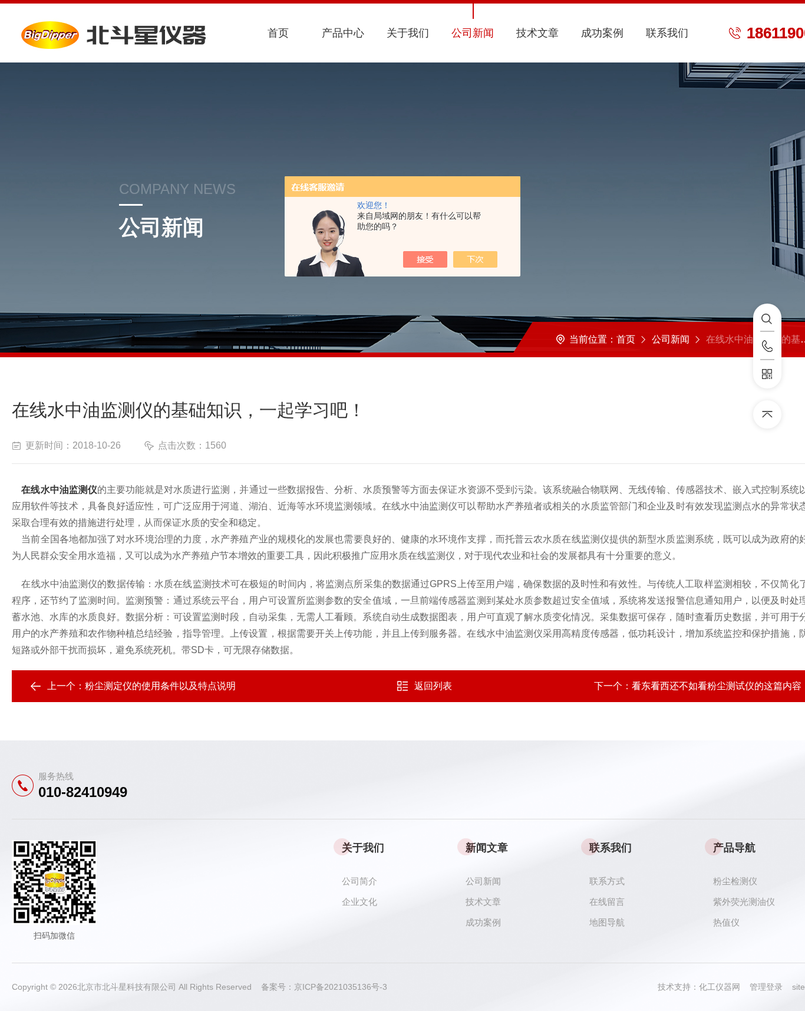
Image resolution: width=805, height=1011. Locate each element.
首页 (278, 33)
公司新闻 (472, 33)
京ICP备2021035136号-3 (340, 987)
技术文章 (537, 33)
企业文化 (359, 902)
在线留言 (607, 902)
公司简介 (359, 881)
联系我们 (667, 33)
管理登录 (766, 987)
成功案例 (602, 33)
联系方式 (607, 881)
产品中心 (343, 33)
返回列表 (433, 686)
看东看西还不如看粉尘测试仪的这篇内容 (716, 686)
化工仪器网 (724, 987)
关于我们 (408, 33)
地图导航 (607, 922)
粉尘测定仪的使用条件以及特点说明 (160, 686)
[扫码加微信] (767, 374)
